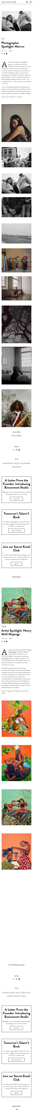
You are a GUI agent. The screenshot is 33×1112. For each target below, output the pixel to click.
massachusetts (8, 463)
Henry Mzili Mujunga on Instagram (16, 964)
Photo (3, 38)
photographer (25, 463)
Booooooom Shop (16, 530)
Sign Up (16, 564)
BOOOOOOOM (9, 2)
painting (17, 996)
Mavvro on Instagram (16, 435)
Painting (4, 626)
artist (18, 992)
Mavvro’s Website (16, 432)
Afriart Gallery (5, 658)
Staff (10, 51)
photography (16, 466)
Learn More (16, 499)
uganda (23, 996)
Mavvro (10, 64)
